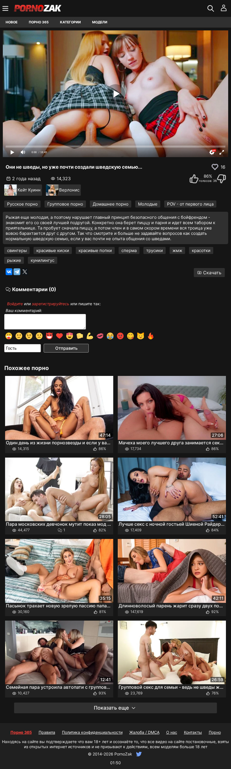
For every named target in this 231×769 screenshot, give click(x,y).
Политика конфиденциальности (92, 732)
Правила (47, 732)
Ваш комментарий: (24, 311)
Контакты (193, 732)
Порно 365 (39, 22)
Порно (215, 732)
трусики (154, 250)
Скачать (212, 272)
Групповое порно (65, 204)
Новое (11, 22)
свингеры (17, 250)
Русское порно (22, 204)
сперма (129, 250)
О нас (171, 732)
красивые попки (95, 250)
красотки (201, 250)
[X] (24, 271)
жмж (177, 250)
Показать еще (111, 708)
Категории (70, 22)
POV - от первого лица (190, 204)
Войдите (15, 303)
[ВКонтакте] (9, 271)
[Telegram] (17, 271)
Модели (99, 22)
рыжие (14, 260)
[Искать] (211, 8)
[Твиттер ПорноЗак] (138, 754)
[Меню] (6, 8)
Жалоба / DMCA (144, 732)
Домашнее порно (110, 204)
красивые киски (52, 250)
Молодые (147, 204)
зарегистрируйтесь (50, 303)
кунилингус (42, 260)
